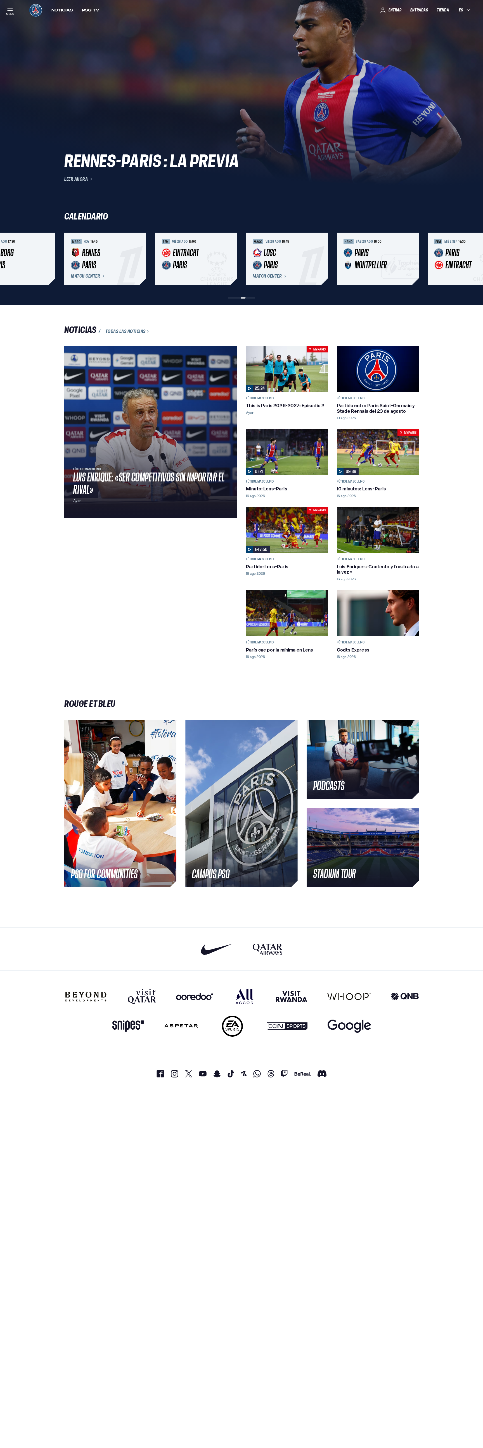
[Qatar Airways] (267, 949)
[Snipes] (128, 1026)
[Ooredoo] (194, 996)
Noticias (62, 10)
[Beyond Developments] (86, 996)
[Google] (349, 1026)
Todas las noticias (125, 331)
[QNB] (405, 996)
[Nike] (217, 949)
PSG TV (90, 10)
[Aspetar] (181, 1026)
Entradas (419, 10)
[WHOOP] (349, 996)
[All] (244, 996)
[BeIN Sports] (287, 1026)
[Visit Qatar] (142, 996)
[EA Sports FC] (232, 1026)
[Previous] (71, 259)
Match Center (85, 276)
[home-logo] (35, 10)
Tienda (443, 10)
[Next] (412, 259)
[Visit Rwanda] (291, 996)
